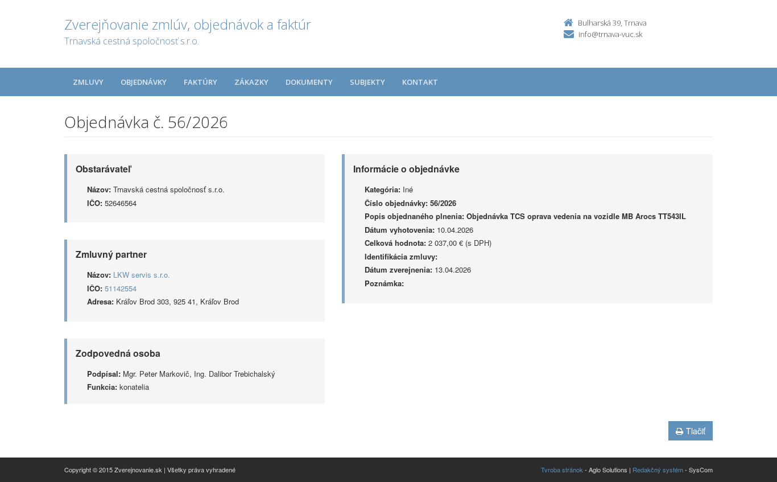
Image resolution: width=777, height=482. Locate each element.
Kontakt (420, 82)
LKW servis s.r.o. (141, 274)
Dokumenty (309, 82)
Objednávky (144, 82)
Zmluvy (88, 82)
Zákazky (251, 82)
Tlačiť (695, 430)
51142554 (121, 288)
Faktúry (200, 82)
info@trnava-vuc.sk (610, 34)
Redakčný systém (658, 469)
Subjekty (367, 82)
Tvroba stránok (562, 469)
